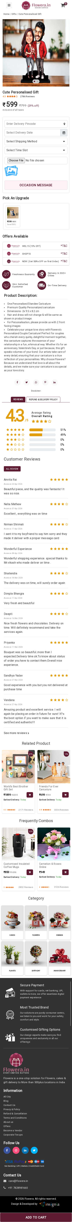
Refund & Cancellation (15, 1113)
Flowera (29, 1198)
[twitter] (27, 382)
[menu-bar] (9, 5)
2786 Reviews (27, 96)
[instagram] (17, 1150)
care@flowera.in (18, 1181)
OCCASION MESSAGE (36, 185)
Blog (5, 1101)
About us (8, 1122)
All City (7, 1096)
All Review (12, 468)
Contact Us (9, 1105)
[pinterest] (45, 382)
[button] (34, 81)
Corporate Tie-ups (13, 1134)
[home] (36, 5)
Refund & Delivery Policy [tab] (43, 399)
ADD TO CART (36, 1217)
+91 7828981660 (17, 1187)
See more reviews (16, 733)
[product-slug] (30, 795)
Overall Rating (42, 416)
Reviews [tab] (18, 399)
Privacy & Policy (11, 1109)
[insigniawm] (49, 1204)
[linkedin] (55, 382)
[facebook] (17, 382)
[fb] (8, 1150)
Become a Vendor (12, 1130)
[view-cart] (63, 5)
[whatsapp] (36, 382)
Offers (6, 1126)
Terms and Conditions (15, 1117)
